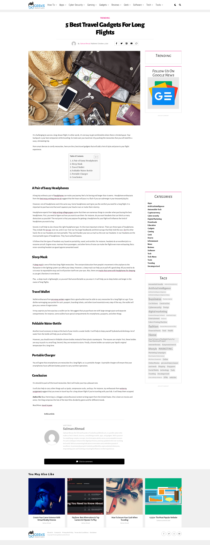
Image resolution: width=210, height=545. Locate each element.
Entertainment (154, 318)
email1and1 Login (171, 315)
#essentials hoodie (156, 284)
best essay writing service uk (51, 199)
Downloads (152, 222)
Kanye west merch (169, 345)
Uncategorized (154, 266)
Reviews (115, 4)
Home (152, 335)
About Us (50, 532)
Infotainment (153, 241)
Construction (165, 303)
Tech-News (152, 257)
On (125, 230)
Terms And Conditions (81, 532)
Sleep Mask (77, 163)
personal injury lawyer (169, 363)
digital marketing (158, 311)
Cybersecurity (155, 307)
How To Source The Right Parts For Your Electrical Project (162, 340)
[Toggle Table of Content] (95, 157)
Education (152, 225)
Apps (61, 4)
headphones (59, 196)
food (164, 331)
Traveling (152, 374)
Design (166, 307)
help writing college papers (63, 212)
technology (164, 370)
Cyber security (76, 4)
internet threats (154, 345)
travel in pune (47, 405)
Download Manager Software (157, 315)
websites (173, 377)
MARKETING (166, 348)
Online (165, 359)
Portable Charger (80, 173)
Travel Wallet (78, 167)
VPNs (166, 377)
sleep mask (38, 265)
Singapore (171, 366)
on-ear (48, 230)
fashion (153, 326)
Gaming (91, 4)
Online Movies (154, 363)
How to (51, 4)
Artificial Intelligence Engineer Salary (159, 295)
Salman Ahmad (85, 43)
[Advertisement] (163, 153)
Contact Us (57, 532)
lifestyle (153, 348)
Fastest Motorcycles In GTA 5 (168, 326)
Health (170, 331)
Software (137, 4)
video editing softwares (155, 377)
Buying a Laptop (167, 299)
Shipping (161, 366)
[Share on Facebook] (116, 43)
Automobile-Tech (154, 209)
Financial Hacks (155, 331)
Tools (158, 4)
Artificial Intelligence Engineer (157, 292)
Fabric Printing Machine (158, 322)
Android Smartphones (171, 284)
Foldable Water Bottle (82, 170)
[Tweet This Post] (121, 43)
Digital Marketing (155, 219)
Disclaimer (93, 532)
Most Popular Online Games (156, 356)
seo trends (153, 366)
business (155, 299)
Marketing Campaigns (157, 353)
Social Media (154, 370)
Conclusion (77, 177)
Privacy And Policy (67, 532)
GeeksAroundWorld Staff (163, 520)
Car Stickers (153, 303)
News (150, 244)
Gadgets (103, 4)
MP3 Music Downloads (155, 359)
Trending (151, 263)
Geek (126, 4)
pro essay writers (57, 299)
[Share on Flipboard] (126, 43)
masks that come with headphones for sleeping (116, 271)
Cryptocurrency (154, 213)
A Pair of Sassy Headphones (85, 160)
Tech (148, 4)
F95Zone (163, 318)
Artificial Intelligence (156, 206)
